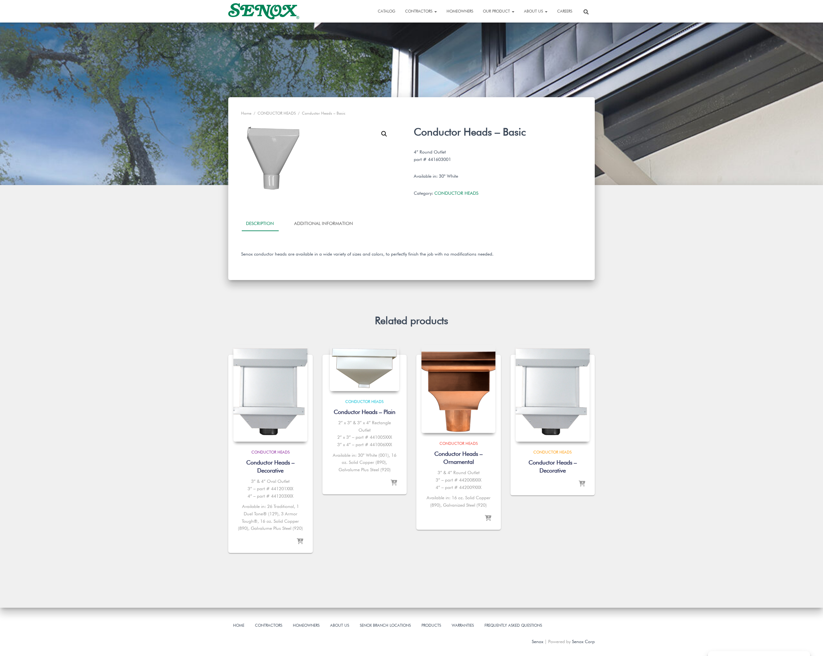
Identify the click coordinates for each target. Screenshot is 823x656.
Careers (564, 11)
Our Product (497, 11)
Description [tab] (260, 223)
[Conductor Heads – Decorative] (270, 393)
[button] (384, 134)
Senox (537, 641)
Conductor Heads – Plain (364, 411)
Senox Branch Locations (385, 625)
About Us (534, 11)
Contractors (419, 11)
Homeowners (460, 11)
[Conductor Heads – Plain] (364, 368)
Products (431, 625)
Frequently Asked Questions (513, 625)
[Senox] (263, 11)
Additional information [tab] (323, 223)
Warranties (463, 625)
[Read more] (300, 542)
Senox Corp (583, 641)
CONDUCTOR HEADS (277, 113)
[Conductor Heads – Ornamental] (458, 389)
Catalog (386, 11)
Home (246, 113)
